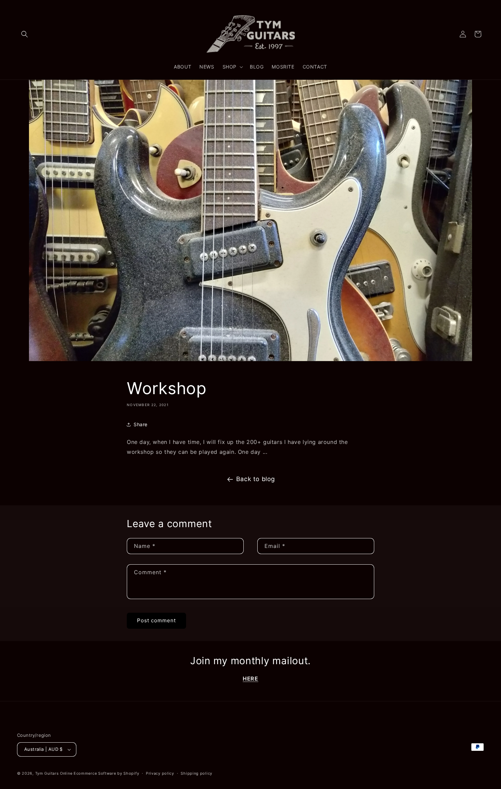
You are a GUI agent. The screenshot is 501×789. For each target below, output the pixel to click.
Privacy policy (160, 773)
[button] (24, 34)
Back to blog (255, 478)
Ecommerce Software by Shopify (106, 773)
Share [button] (141, 424)
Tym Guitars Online (54, 773)
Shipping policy (196, 773)
